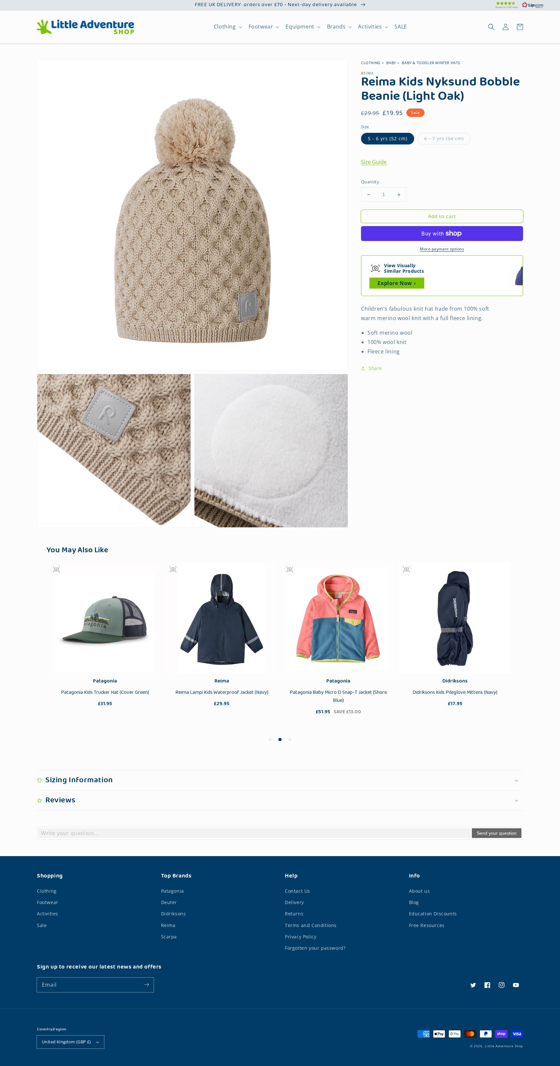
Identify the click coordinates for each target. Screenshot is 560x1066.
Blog (414, 902)
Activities (370, 26)
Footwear (261, 26)
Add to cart (442, 217)
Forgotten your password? (315, 948)
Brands (336, 26)
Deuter (169, 902)
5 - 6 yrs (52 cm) (387, 139)
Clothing (225, 26)
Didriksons (173, 914)
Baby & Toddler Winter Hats (431, 62)
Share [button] (375, 368)
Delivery (294, 902)
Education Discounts (433, 914)
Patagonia (172, 891)
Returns (294, 914)
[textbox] (255, 833)
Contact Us (297, 891)
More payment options (442, 249)
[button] (511, 5)
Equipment (300, 26)
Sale (42, 925)
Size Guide (374, 162)
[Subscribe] (146, 985)
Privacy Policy (300, 937)
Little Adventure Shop (504, 1046)
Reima (168, 925)
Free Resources (427, 925)
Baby (391, 62)
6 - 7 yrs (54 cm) (444, 139)
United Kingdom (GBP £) (66, 1042)
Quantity (370, 182)
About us (419, 891)
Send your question (497, 833)
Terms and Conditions (311, 925)
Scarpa (169, 937)
